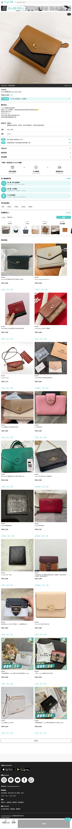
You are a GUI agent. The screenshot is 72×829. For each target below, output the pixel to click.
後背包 (30, 206)
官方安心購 (11, 793)
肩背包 (9, 206)
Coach (9, 134)
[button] (10, 223)
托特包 (23, 206)
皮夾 (12, 129)
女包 (8, 129)
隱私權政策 (21, 802)
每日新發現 (4, 793)
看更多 (36, 740)
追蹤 (63, 217)
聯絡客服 (9, 802)
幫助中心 (3, 802)
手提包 (16, 206)
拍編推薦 (12, 809)
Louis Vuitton (12, 795)
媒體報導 (18, 809)
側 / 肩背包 (17, 793)
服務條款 (14, 802)
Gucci (6, 795)
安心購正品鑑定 (5, 809)
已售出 (44, 823)
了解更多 (68, 178)
